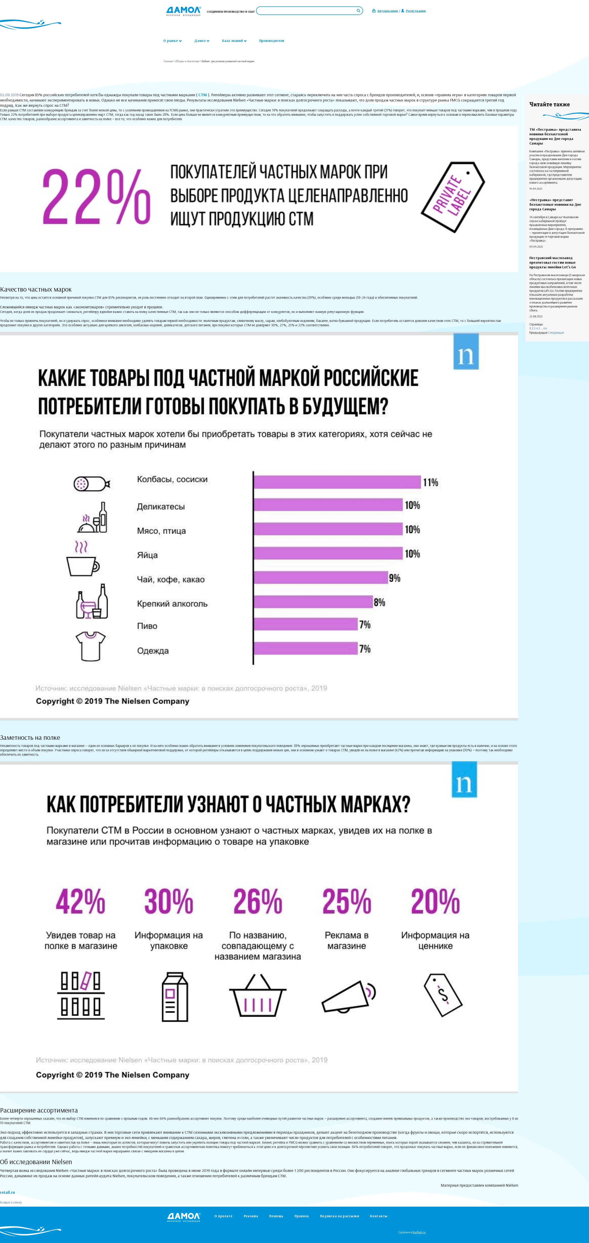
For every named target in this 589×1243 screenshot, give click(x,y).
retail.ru (7, 1192)
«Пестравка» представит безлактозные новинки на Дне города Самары (555, 204)
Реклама (251, 1216)
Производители (271, 40)
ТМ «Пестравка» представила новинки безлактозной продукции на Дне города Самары (555, 136)
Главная (168, 61)
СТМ (203, 94)
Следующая (556, 332)
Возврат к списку (11, 1202)
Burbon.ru (419, 1232)
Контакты (378, 1216)
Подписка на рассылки (339, 1216)
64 (545, 328)
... (542, 328)
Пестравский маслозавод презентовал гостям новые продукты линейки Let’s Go (552, 262)
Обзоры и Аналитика (187, 61)
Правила (301, 1216)
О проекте (223, 1216)
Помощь (276, 1216)
